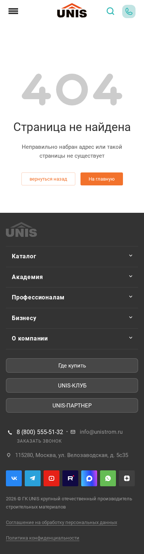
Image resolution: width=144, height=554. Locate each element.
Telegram (33, 478)
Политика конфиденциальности (42, 538)
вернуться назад (48, 179)
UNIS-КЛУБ (72, 385)
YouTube (51, 478)
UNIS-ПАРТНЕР (72, 405)
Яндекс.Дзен (127, 478)
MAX (89, 478)
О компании (30, 338)
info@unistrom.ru (101, 432)
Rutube (70, 478)
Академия (27, 277)
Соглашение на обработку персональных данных (61, 522)
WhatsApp (108, 478)
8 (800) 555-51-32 (40, 432)
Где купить (72, 365)
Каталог (24, 256)
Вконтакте (14, 478)
